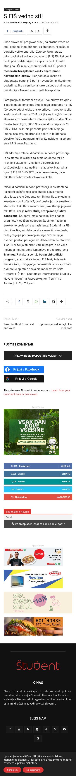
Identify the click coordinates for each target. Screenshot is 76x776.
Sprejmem (12, 769)
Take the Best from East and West (19, 326)
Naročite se (63, 497)
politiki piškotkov (27, 763)
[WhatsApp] (36, 301)
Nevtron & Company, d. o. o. (24, 22)
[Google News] (38, 738)
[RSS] (28, 729)
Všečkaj (65, 466)
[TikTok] (46, 729)
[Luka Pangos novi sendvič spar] (33, 568)
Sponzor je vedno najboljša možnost (56, 326)
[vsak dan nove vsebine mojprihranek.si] (31, 454)
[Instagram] (19, 729)
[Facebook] (19, 301)
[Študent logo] (38, 665)
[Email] (53, 301)
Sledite (66, 473)
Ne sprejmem (33, 769)
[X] (27, 301)
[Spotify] (37, 729)
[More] (47, 31)
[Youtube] (64, 729)
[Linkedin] (44, 301)
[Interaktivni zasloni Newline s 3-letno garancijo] (33, 590)
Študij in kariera (12, 9)
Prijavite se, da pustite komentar (38, 355)
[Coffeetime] (38, 615)
